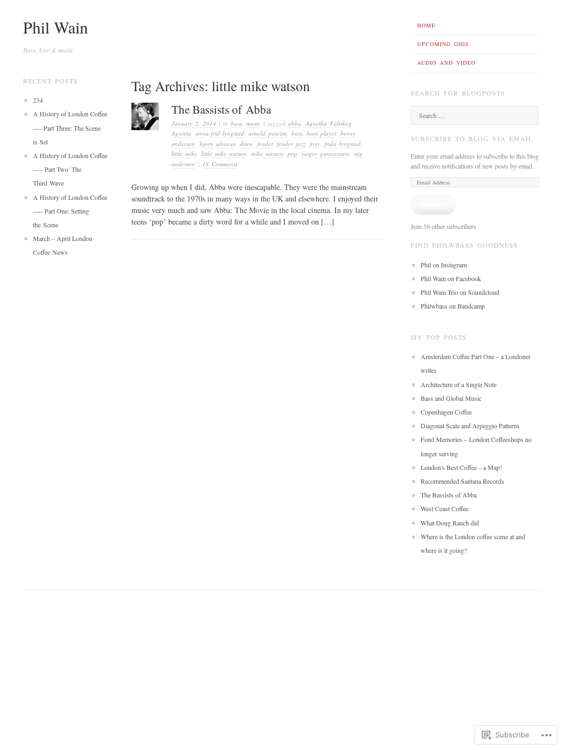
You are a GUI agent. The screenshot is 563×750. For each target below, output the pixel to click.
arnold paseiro (268, 133)
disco (246, 143)
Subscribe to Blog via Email (472, 138)
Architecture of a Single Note (458, 384)
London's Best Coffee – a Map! (461, 467)
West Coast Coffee (444, 508)
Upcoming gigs (443, 44)
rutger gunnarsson (326, 153)
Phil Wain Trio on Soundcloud (460, 292)
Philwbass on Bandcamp (453, 305)
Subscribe (433, 204)
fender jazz (291, 143)
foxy (315, 143)
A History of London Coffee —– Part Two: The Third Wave (70, 169)
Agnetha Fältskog (329, 123)
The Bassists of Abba (221, 109)
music (253, 123)
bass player (321, 133)
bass (236, 123)
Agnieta (181, 133)
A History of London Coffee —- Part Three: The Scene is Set (70, 127)
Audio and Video (446, 62)
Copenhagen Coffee (446, 411)
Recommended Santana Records (462, 481)
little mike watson (224, 153)
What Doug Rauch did (450, 522)
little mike (184, 153)
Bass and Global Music (451, 398)
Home (426, 25)
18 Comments (220, 164)
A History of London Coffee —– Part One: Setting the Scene (70, 211)
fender (265, 143)
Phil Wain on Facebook (451, 278)
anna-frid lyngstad (220, 133)
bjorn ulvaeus (217, 143)
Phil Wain (55, 27)
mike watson (267, 153)
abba (294, 123)
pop (292, 153)
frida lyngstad (342, 143)
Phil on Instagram (444, 264)
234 (38, 100)
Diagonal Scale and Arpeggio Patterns (470, 425)
